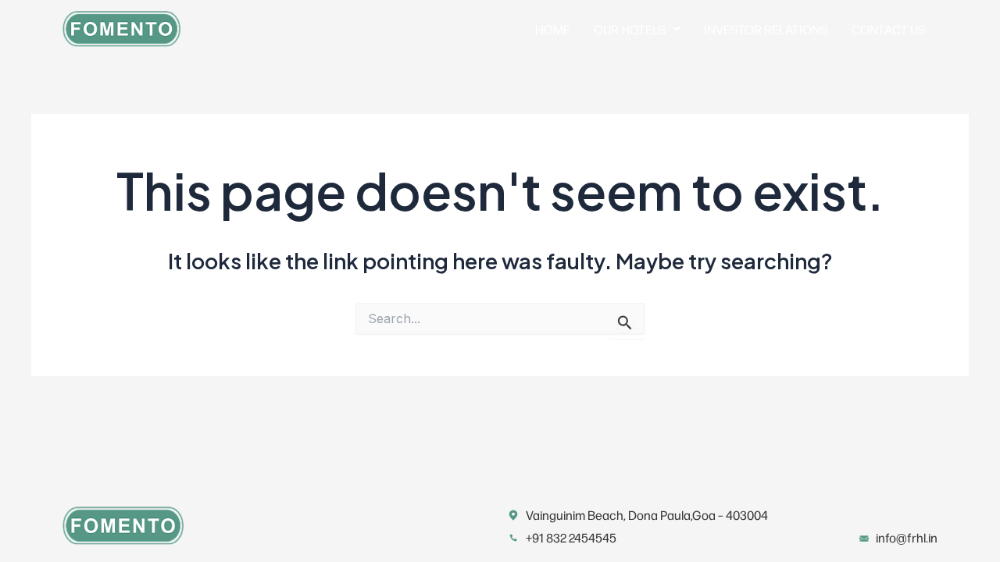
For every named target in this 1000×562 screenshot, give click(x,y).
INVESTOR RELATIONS (766, 29)
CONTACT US (889, 29)
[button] (637, 29)
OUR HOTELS (630, 29)
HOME (552, 29)
